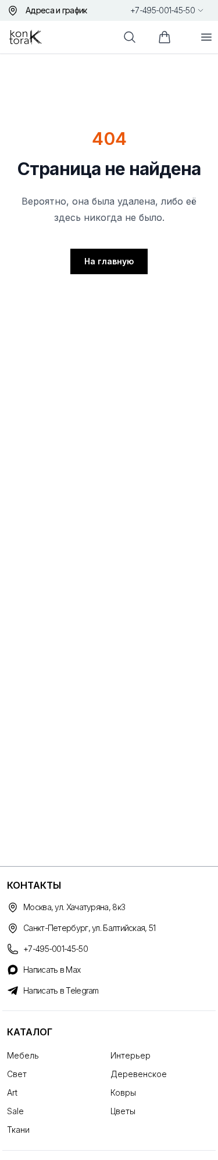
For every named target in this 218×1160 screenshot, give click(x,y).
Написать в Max (51, 969)
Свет (17, 1074)
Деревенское (138, 1074)
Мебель (23, 1055)
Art (12, 1092)
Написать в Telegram (61, 990)
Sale (15, 1111)
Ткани (18, 1129)
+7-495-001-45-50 (162, 10)
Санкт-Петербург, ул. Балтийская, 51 (89, 928)
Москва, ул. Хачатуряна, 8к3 (74, 907)
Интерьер (130, 1055)
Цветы (122, 1111)
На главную (109, 261)
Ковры (123, 1092)
